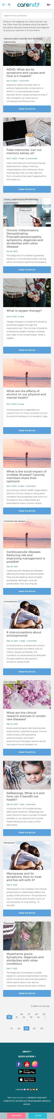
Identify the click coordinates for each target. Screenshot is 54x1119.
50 (41, 1028)
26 (21, 1014)
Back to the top (41, 1006)
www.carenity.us (20, 1098)
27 (29, 1014)
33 (31, 1017)
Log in (38, 1115)
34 (38, 1017)
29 (44, 1014)
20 (19, 1028)
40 (34, 1028)
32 (24, 1017)
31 (17, 1017)
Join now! (16, 1115)
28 (36, 1014)
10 (11, 1028)
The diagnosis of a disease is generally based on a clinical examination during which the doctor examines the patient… (27, 258)
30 (9, 1017)
